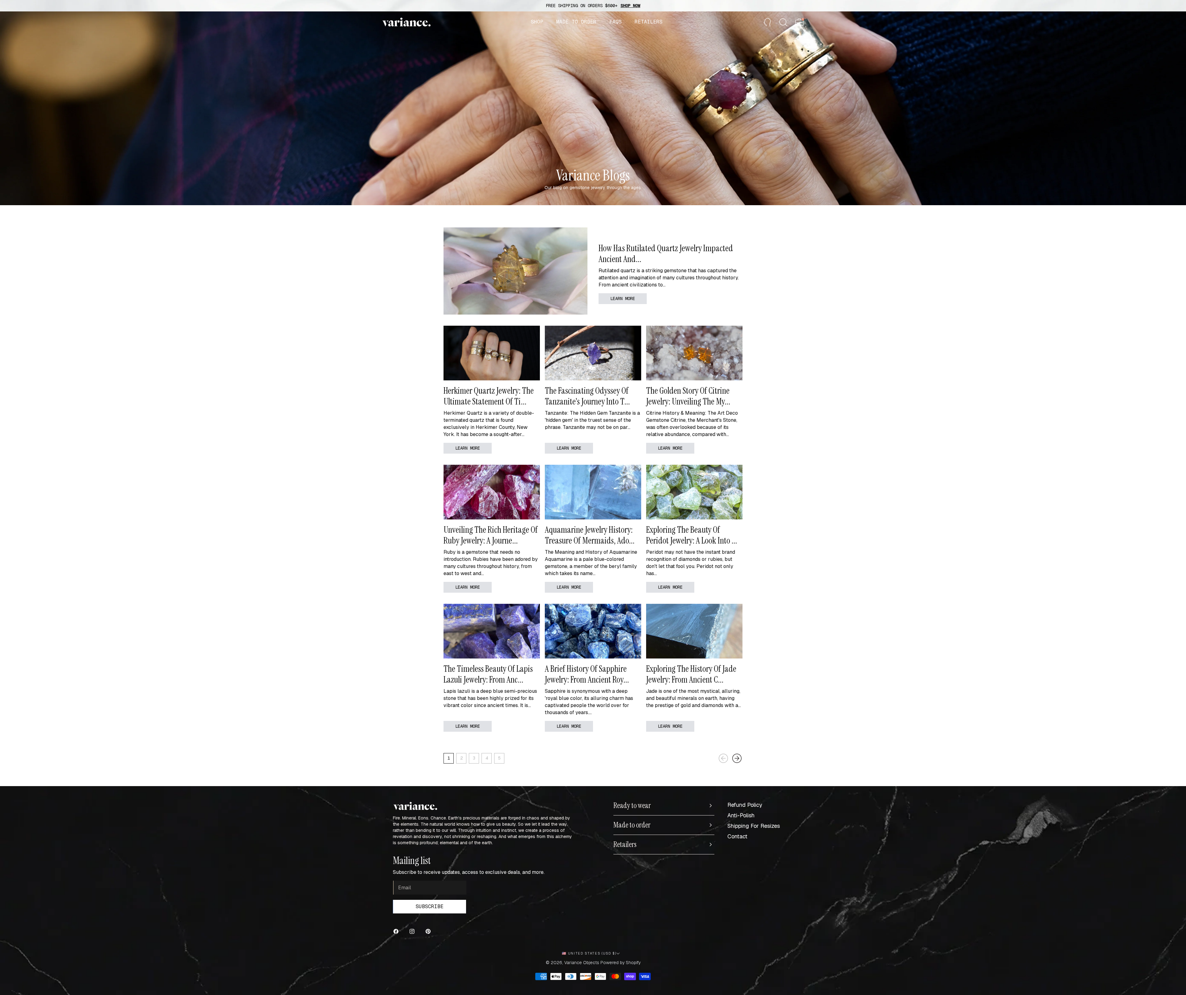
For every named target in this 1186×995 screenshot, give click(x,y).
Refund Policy (744, 804)
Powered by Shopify (620, 962)
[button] (537, 22)
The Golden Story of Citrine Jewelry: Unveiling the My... (688, 396)
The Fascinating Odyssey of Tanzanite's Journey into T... (587, 396)
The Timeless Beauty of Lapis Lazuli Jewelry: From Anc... (488, 674)
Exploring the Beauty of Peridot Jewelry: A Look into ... (691, 535)
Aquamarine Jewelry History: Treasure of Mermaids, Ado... (589, 535)
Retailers (625, 844)
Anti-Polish (741, 815)
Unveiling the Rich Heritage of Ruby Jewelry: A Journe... (491, 535)
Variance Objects (581, 962)
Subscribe (430, 906)
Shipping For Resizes (753, 825)
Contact (737, 836)
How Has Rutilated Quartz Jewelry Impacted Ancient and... (666, 254)
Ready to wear (632, 805)
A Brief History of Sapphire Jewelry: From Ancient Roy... (587, 674)
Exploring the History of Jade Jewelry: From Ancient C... (691, 674)
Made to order (631, 825)
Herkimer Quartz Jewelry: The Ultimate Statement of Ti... (489, 396)
